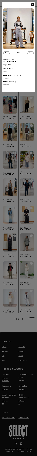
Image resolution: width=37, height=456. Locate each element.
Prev (6, 53)
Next (30, 53)
